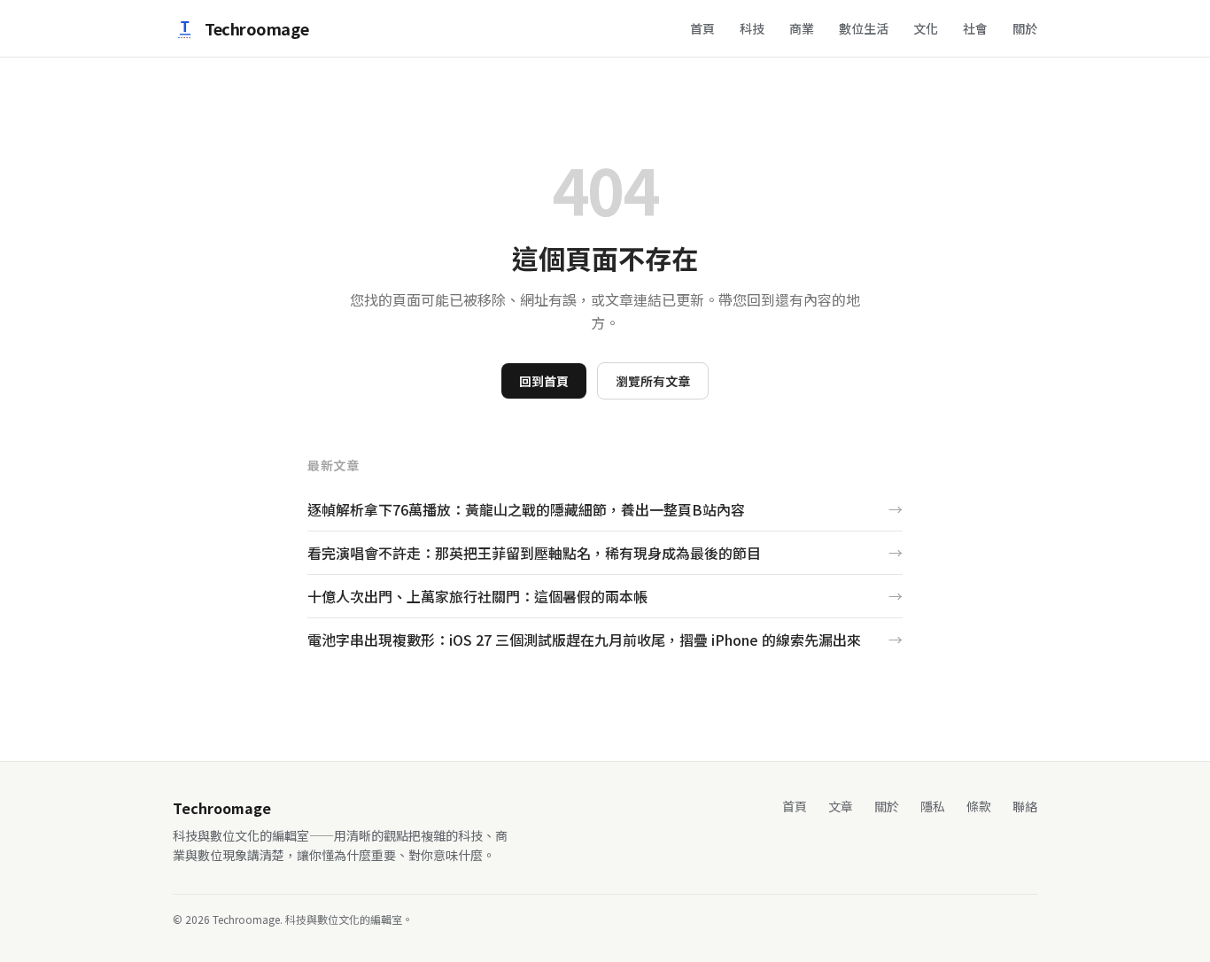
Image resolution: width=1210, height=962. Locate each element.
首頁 (702, 28)
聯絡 (1024, 806)
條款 (978, 806)
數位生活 (863, 28)
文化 (925, 28)
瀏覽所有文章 (653, 381)
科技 (752, 28)
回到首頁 (544, 381)
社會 (975, 28)
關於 (1024, 28)
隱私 (932, 806)
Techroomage (256, 28)
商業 (801, 28)
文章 (840, 806)
